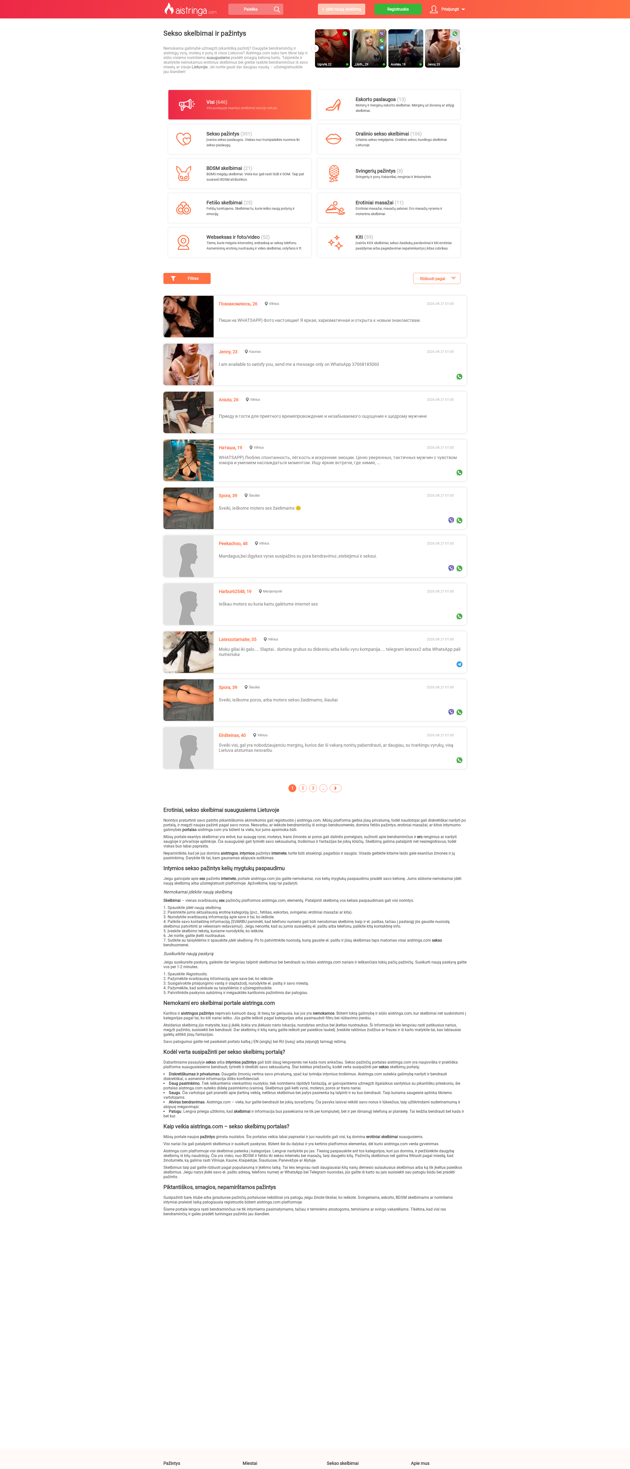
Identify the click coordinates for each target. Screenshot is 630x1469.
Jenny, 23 (228, 351)
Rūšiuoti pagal (432, 278)
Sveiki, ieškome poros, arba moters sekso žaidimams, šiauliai (278, 699)
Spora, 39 (228, 495)
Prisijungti (450, 9)
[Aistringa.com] (191, 9)
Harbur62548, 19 (235, 591)
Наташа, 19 (230, 447)
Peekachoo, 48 (233, 543)
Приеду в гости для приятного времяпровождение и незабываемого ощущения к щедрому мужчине (323, 416)
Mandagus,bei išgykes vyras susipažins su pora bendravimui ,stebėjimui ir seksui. (298, 556)
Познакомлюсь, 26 (238, 303)
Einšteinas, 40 (232, 735)
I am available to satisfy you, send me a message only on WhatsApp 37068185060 (299, 364)
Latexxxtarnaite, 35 (237, 639)
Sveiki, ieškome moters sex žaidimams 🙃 (260, 508)
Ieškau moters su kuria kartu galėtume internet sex (268, 604)
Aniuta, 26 (228, 399)
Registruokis (398, 9)
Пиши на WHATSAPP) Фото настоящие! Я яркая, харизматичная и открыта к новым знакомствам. (320, 320)
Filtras (193, 278)
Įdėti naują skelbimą (343, 9)
